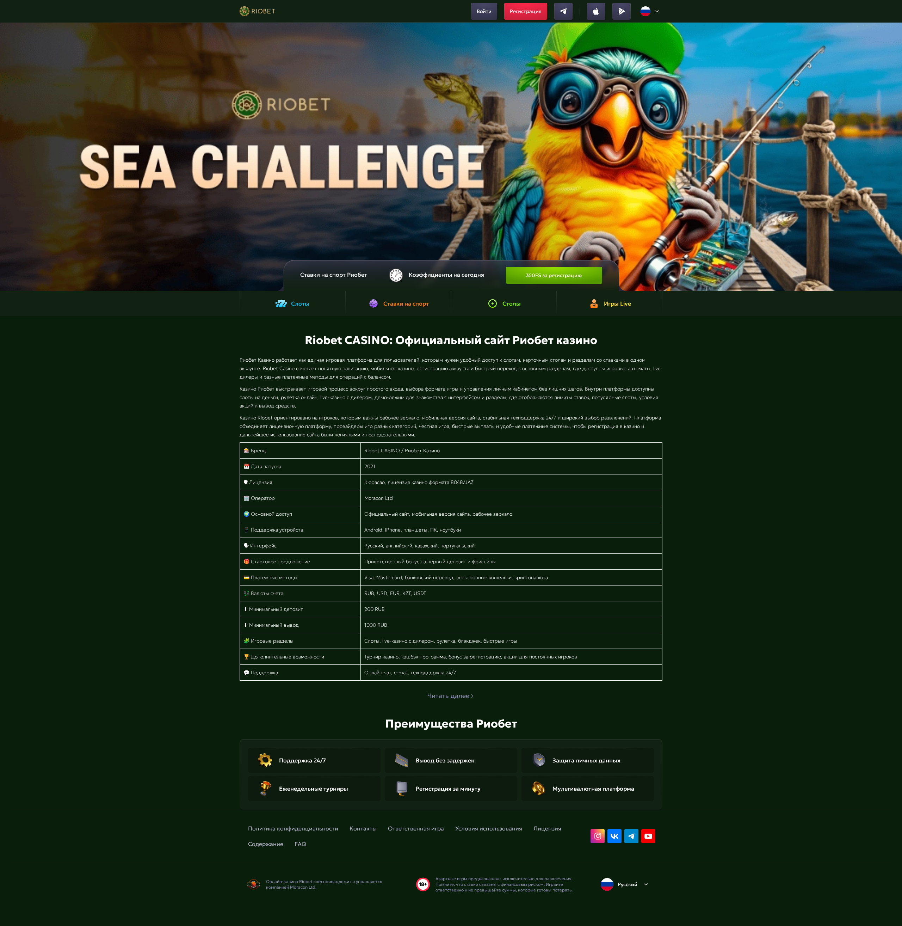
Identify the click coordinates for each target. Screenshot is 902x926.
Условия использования (488, 828)
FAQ (300, 843)
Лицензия (547, 828)
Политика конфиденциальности (293, 828)
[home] (257, 11)
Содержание (265, 843)
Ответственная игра (416, 828)
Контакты (363, 828)
